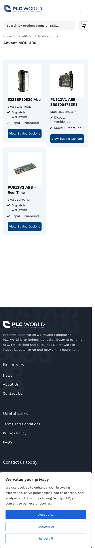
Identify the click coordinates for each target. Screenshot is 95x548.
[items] (84, 25)
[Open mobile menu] (84, 8)
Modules (44, 36)
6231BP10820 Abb (24, 99)
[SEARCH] (70, 25)
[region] (46, 510)
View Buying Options (24, 133)
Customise (46, 526)
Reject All (46, 538)
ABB (25, 36)
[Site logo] (23, 8)
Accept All (45, 514)
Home (7, 36)
